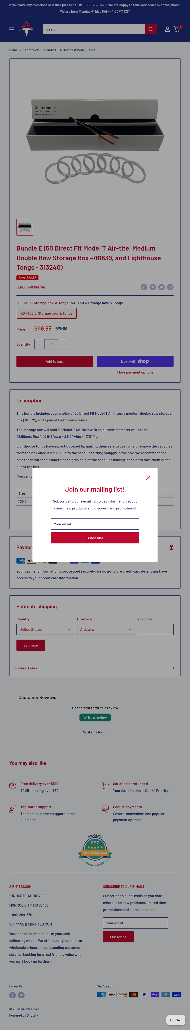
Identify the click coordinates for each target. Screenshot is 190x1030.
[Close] (148, 477)
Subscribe (95, 538)
